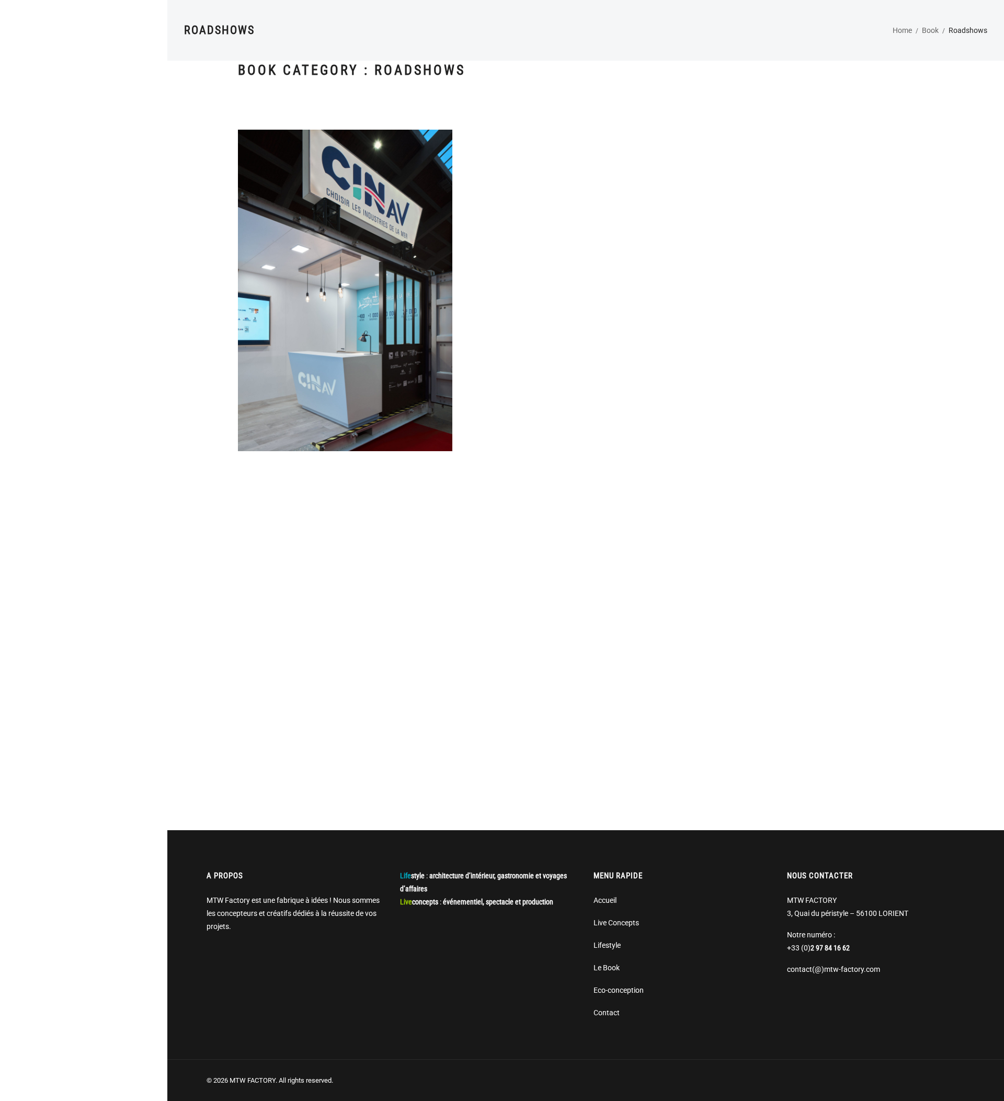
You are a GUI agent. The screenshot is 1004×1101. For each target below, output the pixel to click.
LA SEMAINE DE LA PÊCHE (585, 273)
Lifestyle (607, 945)
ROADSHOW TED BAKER (586, 625)
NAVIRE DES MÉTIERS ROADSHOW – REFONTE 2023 (345, 291)
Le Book (607, 968)
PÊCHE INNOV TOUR (345, 601)
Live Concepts (616, 923)
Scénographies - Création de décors (364, 305)
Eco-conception (619, 990)
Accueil (605, 900)
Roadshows (291, 305)
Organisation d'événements (566, 287)
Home (902, 30)
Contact (607, 1012)
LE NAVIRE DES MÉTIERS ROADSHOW (826, 274)
